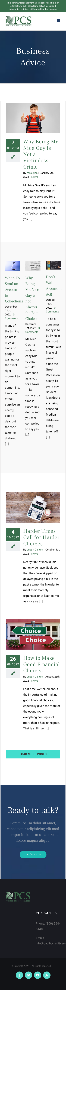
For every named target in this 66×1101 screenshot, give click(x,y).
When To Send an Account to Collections (14, 290)
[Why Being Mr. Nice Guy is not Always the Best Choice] (32, 266)
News (34, 176)
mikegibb (32, 173)
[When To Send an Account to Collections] (12, 266)
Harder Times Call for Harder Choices (41, 537)
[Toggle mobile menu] (59, 20)
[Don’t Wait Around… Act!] (53, 265)
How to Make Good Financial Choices (41, 664)
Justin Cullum (35, 549)
